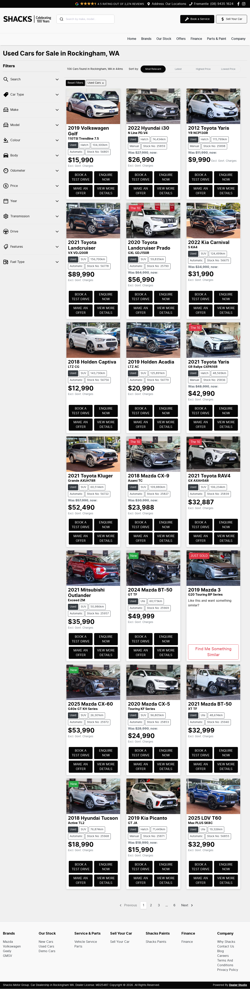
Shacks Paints (156, 941)
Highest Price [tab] (203, 69)
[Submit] (61, 19)
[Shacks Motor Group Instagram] (244, 4)
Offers (181, 38)
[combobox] (85, 19)
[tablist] (190, 69)
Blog (220, 951)
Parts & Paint (216, 38)
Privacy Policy (227, 969)
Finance (196, 38)
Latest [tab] (178, 69)
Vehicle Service (85, 941)
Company (238, 38)
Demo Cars (47, 951)
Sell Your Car (119, 941)
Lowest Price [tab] (228, 69)
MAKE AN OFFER (80, 191)
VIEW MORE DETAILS (106, 191)
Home (131, 38)
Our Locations (175, 3)
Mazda (8, 941)
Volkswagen (12, 946)
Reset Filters (75, 83)
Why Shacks (226, 941)
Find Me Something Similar (213, 652)
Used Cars (46, 946)
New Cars (46, 941)
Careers (223, 955)
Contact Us (225, 946)
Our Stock (163, 38)
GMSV (7, 955)
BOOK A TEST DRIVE (81, 177)
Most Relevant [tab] (153, 69)
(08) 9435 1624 (221, 3)
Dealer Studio (238, 985)
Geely (7, 951)
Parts (78, 946)
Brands (146, 38)
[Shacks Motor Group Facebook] (239, 4)
